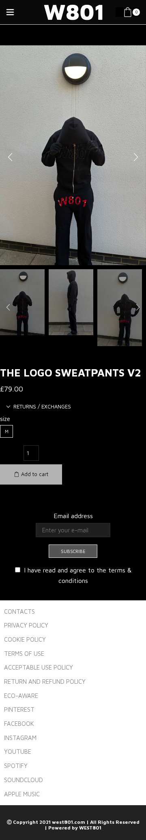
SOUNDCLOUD (23, 779)
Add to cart (34, 474)
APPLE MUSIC (22, 794)
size (5, 418)
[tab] (38, 407)
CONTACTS (19, 611)
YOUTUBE (17, 751)
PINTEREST (19, 709)
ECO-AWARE (21, 695)
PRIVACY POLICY (26, 625)
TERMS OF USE (24, 653)
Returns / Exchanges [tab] (42, 406)
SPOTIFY (16, 765)
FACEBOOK (19, 723)
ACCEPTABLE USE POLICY (38, 667)
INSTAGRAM (20, 737)
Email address (73, 515)
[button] (10, 157)
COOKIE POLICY (25, 639)
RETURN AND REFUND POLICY (45, 681)
